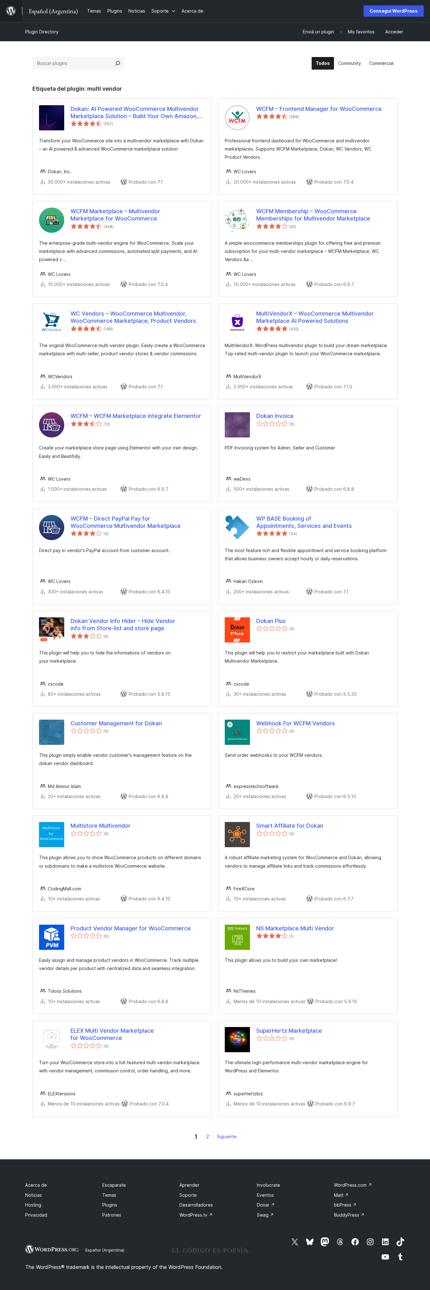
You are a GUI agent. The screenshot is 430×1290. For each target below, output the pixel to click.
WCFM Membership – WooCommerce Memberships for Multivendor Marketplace (313, 215)
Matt (341, 1195)
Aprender (189, 1185)
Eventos (265, 1195)
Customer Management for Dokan (116, 723)
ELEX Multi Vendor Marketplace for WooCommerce (112, 1034)
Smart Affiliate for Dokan (289, 825)
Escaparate (114, 1185)
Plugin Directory (42, 31)
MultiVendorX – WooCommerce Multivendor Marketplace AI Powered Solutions (315, 317)
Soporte (188, 1195)
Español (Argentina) (104, 1250)
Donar (266, 1204)
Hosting (33, 1204)
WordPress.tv (196, 1215)
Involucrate (268, 1185)
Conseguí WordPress (394, 11)
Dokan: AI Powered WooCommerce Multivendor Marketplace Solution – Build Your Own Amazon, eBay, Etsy (135, 113)
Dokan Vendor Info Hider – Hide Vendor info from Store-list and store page (123, 624)
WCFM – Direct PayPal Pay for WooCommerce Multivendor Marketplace (126, 522)
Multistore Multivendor (101, 825)
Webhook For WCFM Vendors (295, 723)
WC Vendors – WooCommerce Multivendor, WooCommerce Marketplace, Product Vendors (133, 317)
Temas (109, 1195)
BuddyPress (349, 1215)
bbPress (345, 1204)
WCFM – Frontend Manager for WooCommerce (319, 109)
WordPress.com (353, 1185)
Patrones (111, 1215)
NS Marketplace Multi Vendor (295, 928)
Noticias (33, 1195)
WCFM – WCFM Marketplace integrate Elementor (136, 416)
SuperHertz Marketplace (289, 1030)
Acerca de (36, 1185)
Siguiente (227, 1136)
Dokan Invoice (275, 416)
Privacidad (36, 1215)
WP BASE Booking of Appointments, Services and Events (304, 522)
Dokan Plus (271, 621)
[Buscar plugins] (117, 63)
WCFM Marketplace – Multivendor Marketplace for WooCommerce (115, 215)
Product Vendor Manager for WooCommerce (131, 928)
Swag (265, 1215)
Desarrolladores (196, 1204)
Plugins (109, 1204)
